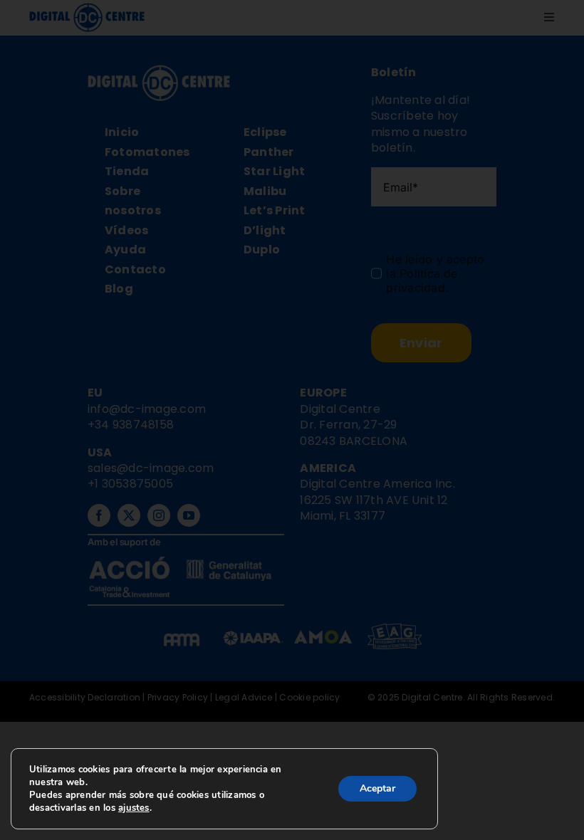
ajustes (134, 808)
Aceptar (377, 788)
